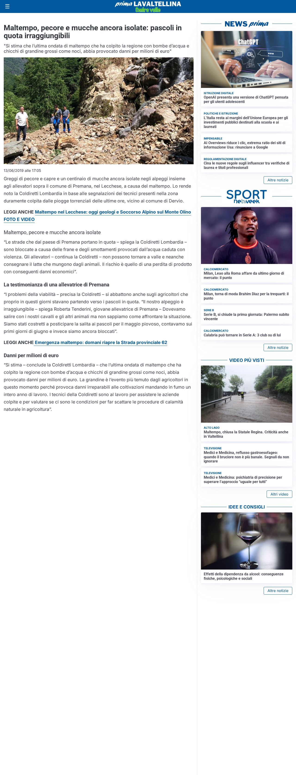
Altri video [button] (279, 494)
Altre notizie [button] (278, 180)
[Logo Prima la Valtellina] (148, 6)
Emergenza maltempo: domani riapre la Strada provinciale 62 (100, 342)
